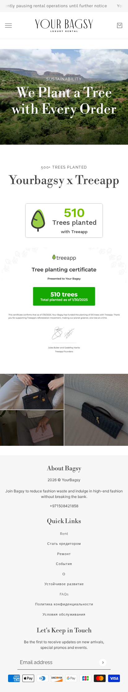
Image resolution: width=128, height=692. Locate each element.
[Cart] (119, 25)
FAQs (64, 594)
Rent (64, 534)
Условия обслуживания (64, 615)
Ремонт (64, 554)
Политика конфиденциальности (64, 604)
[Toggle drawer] (8, 26)
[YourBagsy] (64, 25)
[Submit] (102, 662)
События (64, 564)
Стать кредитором (64, 544)
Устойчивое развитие (64, 584)
